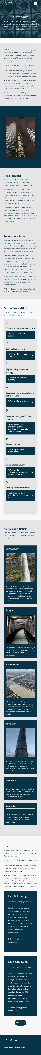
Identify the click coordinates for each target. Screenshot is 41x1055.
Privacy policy (20, 1047)
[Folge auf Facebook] (6, 1040)
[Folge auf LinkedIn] (16, 1040)
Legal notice (8, 1047)
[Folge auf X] (11, 1040)
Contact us (20, 1022)
